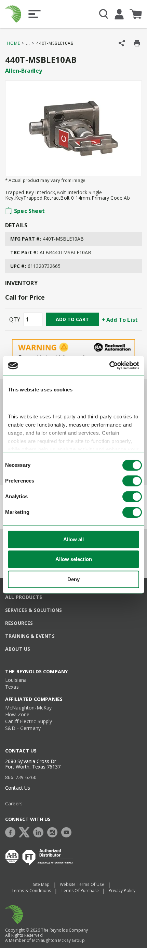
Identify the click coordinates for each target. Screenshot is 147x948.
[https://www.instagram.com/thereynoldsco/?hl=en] (54, 831)
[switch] (132, 480)
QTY (14, 319)
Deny (73, 579)
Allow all (73, 539)
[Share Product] (122, 43)
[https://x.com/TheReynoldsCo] (26, 831)
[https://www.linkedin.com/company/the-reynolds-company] (40, 831)
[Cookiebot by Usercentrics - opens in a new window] (109, 365)
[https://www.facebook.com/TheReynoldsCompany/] (12, 831)
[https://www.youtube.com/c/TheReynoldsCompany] (68, 831)
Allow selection (73, 559)
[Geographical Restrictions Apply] (73, 354)
